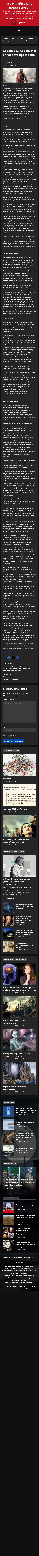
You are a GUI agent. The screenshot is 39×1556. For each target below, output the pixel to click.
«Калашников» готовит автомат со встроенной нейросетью (8, 907)
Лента (26, 1286)
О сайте (33, 1286)
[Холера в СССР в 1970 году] (19, 795)
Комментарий (8, 699)
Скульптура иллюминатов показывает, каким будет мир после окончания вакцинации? (8, 1220)
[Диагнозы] (19, 765)
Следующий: (17, 676)
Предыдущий (17, 666)
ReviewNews (31, 1260)
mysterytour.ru (7, 993)
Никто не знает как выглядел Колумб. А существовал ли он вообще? (8, 1232)
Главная (8, 1286)
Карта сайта (22, 23)
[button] (19, 30)
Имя (4, 727)
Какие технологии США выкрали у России (8, 1150)
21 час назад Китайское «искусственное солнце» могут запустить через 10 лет (8, 1137)
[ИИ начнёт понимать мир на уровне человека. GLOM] (19, 866)
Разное (22, 1283)
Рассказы (29, 1283)
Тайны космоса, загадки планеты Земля (19, 1275)
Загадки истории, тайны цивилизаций (19, 1268)
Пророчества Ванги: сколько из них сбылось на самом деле (8, 1245)
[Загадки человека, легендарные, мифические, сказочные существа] (19, 974)
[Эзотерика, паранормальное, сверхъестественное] (19, 1040)
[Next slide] (35, 1163)
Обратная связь (32, 1289)
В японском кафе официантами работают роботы (8, 946)
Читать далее (10, 898)
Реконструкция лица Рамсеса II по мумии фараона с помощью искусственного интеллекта (8, 920)
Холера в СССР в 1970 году (15, 809)
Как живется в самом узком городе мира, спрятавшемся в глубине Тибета (19, 1182)
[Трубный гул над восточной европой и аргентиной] (19, 826)
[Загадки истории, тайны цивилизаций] (19, 1007)
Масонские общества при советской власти (8, 1207)
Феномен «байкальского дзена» (8, 1124)
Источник (6, 652)
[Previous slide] (32, 1163)
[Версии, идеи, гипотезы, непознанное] (19, 1073)
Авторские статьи (11, 1283)
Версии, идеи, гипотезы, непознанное (19, 1266)
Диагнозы (7, 779)
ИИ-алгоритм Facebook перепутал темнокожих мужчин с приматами (8, 933)
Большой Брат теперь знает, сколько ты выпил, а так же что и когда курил (8, 1111)
